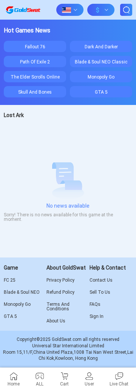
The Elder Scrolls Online (35, 77)
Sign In (97, 316)
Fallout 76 (35, 46)
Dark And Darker (101, 46)
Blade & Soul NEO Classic (101, 62)
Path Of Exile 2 (35, 62)
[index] (23, 10)
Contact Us (101, 280)
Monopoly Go (101, 77)
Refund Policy (60, 292)
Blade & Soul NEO (22, 292)
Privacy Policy (60, 280)
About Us (55, 321)
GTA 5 (101, 92)
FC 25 (9, 280)
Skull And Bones (35, 92)
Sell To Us (100, 292)
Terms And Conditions (58, 306)
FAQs (95, 304)
